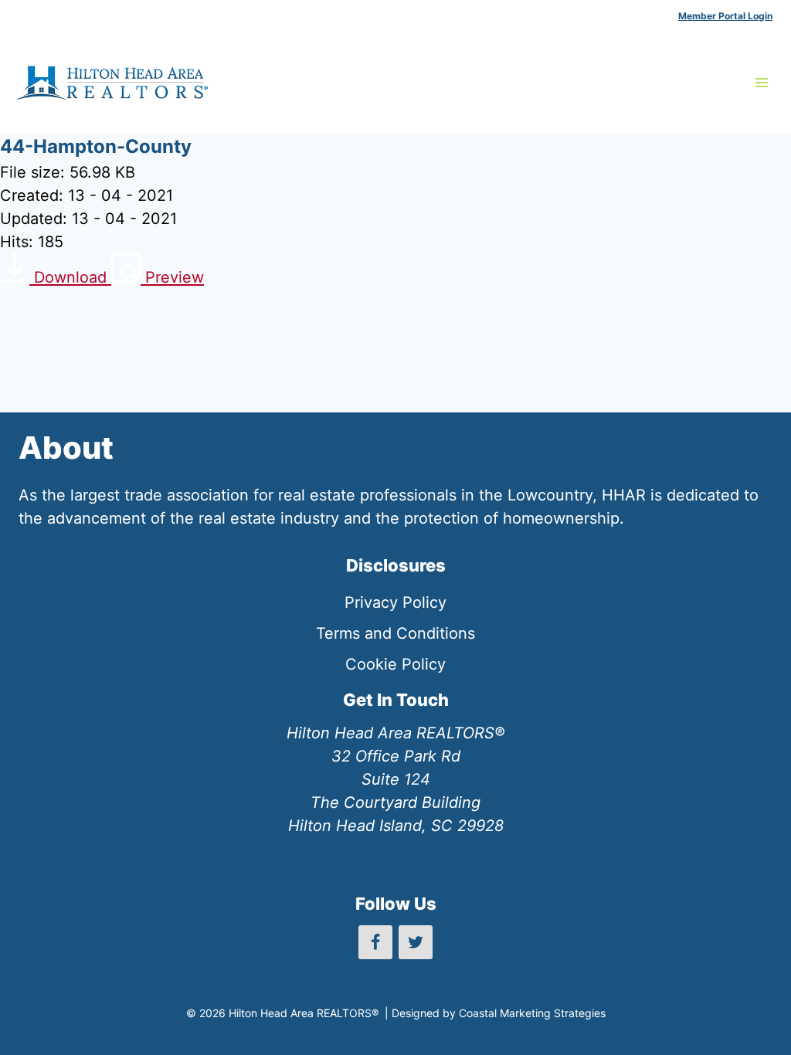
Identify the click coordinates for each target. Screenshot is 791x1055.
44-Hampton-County (96, 146)
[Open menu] (761, 82)
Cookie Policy (395, 664)
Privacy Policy (395, 602)
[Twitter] (416, 942)
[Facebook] (375, 942)
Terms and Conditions (395, 633)
